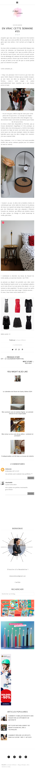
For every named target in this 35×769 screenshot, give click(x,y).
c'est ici (14, 140)
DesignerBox (12, 115)
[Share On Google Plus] (19, 349)
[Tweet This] (12, 349)
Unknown (8, 469)
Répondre (30, 478)
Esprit (11, 286)
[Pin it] (22, 349)
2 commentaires (17, 345)
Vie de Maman (17, 25)
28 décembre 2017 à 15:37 (12, 471)
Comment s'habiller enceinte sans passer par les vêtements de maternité (20, 718)
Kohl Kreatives (20, 75)
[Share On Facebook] (16, 349)
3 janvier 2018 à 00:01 (11, 484)
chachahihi (8, 482)
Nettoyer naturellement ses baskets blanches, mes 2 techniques (19, 727)
